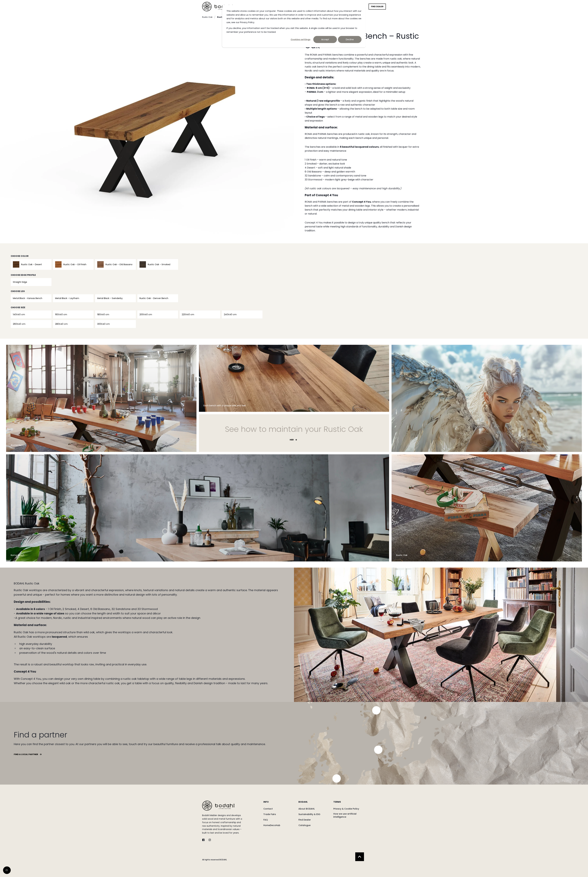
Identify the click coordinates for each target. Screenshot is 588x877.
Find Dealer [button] (377, 6)
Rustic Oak (207, 17)
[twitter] (204, 840)
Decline (350, 39)
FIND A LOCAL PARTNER (26, 754)
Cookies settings (300, 39)
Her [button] (292, 439)
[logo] (218, 806)
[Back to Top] (359, 856)
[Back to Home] (217, 6)
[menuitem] (278, 803)
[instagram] (209, 840)
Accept (325, 39)
